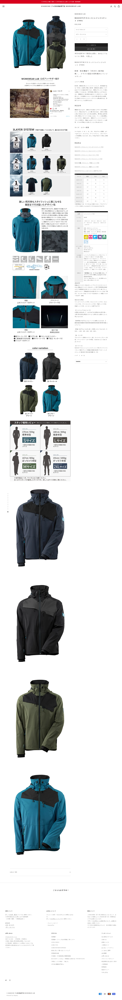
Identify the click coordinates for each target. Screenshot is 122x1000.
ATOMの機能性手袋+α (57, 964)
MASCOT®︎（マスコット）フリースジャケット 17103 (88, 159)
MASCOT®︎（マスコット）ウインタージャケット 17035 (89, 147)
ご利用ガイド (105, 945)
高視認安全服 (55, 953)
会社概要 (104, 953)
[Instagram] (9, 980)
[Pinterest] (84, 355)
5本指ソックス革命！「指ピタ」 (60, 961)
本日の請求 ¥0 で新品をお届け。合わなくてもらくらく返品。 (91, 55)
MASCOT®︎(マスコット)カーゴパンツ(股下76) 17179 (88, 170)
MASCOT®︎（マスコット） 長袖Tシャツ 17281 (87, 166)
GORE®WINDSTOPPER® (58, 947)
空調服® (53, 936)
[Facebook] (79, 355)
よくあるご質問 (106, 950)
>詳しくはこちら (10, 927)
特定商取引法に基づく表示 (109, 961)
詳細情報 (78, 361)
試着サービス (105, 942)
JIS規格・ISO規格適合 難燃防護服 (61, 956)
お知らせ (104, 939)
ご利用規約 (105, 964)
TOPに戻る (105, 972)
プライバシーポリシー (108, 958)
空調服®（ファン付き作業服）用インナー (63, 939)
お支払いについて (56, 919)
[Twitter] (81, 355)
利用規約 (104, 967)
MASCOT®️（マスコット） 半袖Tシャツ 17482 (87, 162)
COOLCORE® (55, 942)
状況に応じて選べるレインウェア (60, 950)
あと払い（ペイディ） (108, 947)
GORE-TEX (54, 945)
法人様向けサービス (107, 936)
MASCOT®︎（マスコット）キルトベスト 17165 (87, 155)
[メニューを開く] (3, 6)
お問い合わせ (105, 956)
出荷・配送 (13, 914)
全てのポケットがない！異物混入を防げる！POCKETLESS (68, 958)
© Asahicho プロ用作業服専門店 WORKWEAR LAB (21, 993)
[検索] (115, 6)
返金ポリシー (105, 969)
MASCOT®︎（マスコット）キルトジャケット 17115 (88, 151)
